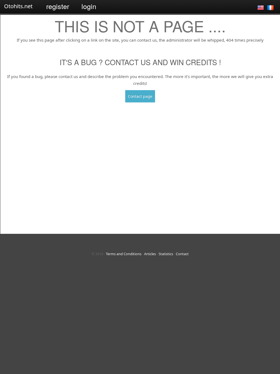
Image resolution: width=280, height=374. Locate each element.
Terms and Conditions (123, 253)
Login (88, 6)
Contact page (140, 96)
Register (57, 6)
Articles (150, 253)
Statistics (166, 253)
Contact (182, 253)
